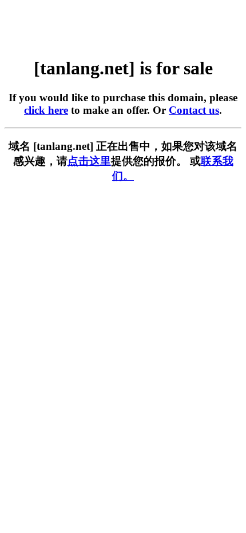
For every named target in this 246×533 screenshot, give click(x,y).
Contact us (194, 110)
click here (46, 110)
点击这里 (89, 161)
